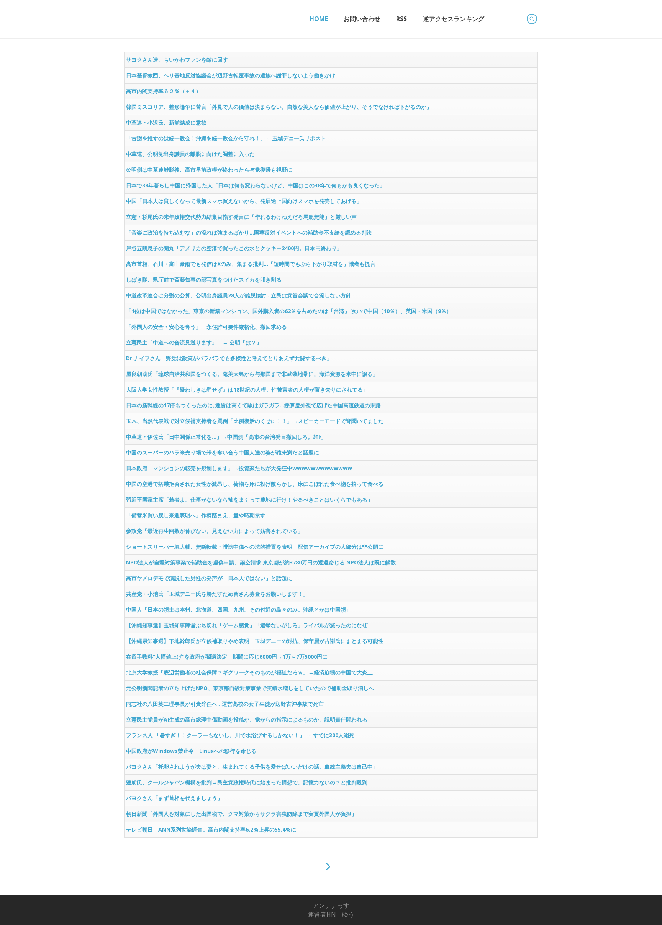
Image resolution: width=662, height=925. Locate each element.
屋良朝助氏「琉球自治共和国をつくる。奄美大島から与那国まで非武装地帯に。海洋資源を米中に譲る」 (252, 373)
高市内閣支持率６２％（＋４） (163, 91)
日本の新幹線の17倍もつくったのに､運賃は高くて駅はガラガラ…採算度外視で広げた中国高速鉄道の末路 (253, 405)
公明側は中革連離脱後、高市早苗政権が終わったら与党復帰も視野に (209, 169)
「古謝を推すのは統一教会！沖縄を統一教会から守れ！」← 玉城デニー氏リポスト (226, 138)
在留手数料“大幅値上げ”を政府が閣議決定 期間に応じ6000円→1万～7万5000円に (227, 656)
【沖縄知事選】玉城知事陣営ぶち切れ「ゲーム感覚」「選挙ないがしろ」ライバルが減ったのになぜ (246, 625)
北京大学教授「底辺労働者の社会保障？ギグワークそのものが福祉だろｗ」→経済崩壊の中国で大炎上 (249, 672)
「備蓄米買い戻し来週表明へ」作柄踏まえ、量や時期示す (195, 515)
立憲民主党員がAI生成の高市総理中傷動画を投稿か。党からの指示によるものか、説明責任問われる (246, 719)
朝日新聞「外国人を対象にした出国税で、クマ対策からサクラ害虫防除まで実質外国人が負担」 (241, 813)
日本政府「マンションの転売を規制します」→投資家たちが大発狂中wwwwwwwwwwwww (239, 468)
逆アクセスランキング (453, 19)
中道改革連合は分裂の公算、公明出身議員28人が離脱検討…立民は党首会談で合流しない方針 (238, 295)
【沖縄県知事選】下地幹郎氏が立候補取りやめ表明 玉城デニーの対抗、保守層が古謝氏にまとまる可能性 (254, 641)
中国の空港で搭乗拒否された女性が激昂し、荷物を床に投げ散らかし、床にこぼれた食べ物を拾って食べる (254, 483)
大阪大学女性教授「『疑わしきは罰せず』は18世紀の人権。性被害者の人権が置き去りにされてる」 (247, 389)
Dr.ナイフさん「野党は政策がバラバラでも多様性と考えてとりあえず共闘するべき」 (229, 358)
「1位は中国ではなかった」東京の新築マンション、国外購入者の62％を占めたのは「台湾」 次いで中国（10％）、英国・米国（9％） (289, 311)
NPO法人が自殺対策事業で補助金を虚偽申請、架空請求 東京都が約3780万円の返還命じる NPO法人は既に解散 (261, 562)
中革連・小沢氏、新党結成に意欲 (166, 122)
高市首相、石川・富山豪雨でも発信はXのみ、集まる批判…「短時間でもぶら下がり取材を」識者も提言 (250, 263)
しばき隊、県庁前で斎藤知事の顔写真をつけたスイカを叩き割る (204, 279)
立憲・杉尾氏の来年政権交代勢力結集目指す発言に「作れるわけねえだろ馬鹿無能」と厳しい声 (241, 216)
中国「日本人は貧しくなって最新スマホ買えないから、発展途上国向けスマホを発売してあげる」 (244, 201)
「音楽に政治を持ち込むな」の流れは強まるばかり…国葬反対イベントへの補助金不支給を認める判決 (249, 232)
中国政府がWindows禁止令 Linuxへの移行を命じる (191, 750)
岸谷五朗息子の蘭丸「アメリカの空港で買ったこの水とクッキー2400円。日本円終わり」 (234, 248)
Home (319, 19)
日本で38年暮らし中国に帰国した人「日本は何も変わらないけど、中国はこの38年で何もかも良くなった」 (255, 185)
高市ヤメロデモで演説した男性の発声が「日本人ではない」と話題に (209, 578)
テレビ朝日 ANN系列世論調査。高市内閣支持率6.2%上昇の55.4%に (211, 829)
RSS (401, 19)
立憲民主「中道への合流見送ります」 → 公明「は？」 (194, 342)
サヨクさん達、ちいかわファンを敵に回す (177, 59)
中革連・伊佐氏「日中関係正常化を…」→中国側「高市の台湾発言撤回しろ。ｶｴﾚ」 (226, 436)
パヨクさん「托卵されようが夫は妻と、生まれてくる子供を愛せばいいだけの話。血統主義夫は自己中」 (252, 766)
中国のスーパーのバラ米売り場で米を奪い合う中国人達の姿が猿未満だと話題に (222, 452)
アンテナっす (331, 905)
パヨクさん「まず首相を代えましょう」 (174, 798)
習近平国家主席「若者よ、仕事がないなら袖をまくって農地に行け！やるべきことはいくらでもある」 (249, 499)
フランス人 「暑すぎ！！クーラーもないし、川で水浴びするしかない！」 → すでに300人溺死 (240, 735)
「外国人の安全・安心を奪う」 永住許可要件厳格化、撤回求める (206, 326)
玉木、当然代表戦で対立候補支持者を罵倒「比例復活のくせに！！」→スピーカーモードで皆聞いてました (254, 421)
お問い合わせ (362, 19)
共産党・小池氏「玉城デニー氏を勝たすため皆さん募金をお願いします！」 (217, 593)
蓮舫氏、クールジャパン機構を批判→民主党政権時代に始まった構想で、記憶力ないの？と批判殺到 (246, 782)
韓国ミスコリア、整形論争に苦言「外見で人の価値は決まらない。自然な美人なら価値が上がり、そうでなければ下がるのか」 (279, 106)
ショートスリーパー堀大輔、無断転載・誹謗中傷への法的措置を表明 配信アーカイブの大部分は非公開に (254, 546)
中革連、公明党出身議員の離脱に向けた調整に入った (190, 153)
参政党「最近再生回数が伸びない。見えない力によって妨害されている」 (214, 531)
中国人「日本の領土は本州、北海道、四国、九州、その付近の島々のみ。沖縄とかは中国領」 (238, 609)
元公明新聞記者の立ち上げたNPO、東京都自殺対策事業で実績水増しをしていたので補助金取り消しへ (250, 688)
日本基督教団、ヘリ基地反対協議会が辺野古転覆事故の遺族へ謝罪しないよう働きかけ (230, 75)
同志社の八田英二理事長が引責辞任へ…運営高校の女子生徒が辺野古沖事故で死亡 (225, 703)
